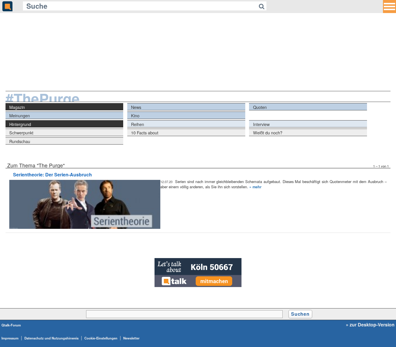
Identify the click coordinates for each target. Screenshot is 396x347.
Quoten (260, 107)
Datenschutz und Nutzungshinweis (51, 338)
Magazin (17, 107)
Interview (261, 124)
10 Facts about (144, 132)
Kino (135, 115)
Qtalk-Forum (11, 325)
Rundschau (19, 141)
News (136, 107)
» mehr (255, 186)
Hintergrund (20, 124)
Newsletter (131, 338)
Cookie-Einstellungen (100, 338)
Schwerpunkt (21, 132)
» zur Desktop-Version (370, 325)
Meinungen (19, 115)
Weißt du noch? (267, 132)
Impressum (10, 338)
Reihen (137, 124)
